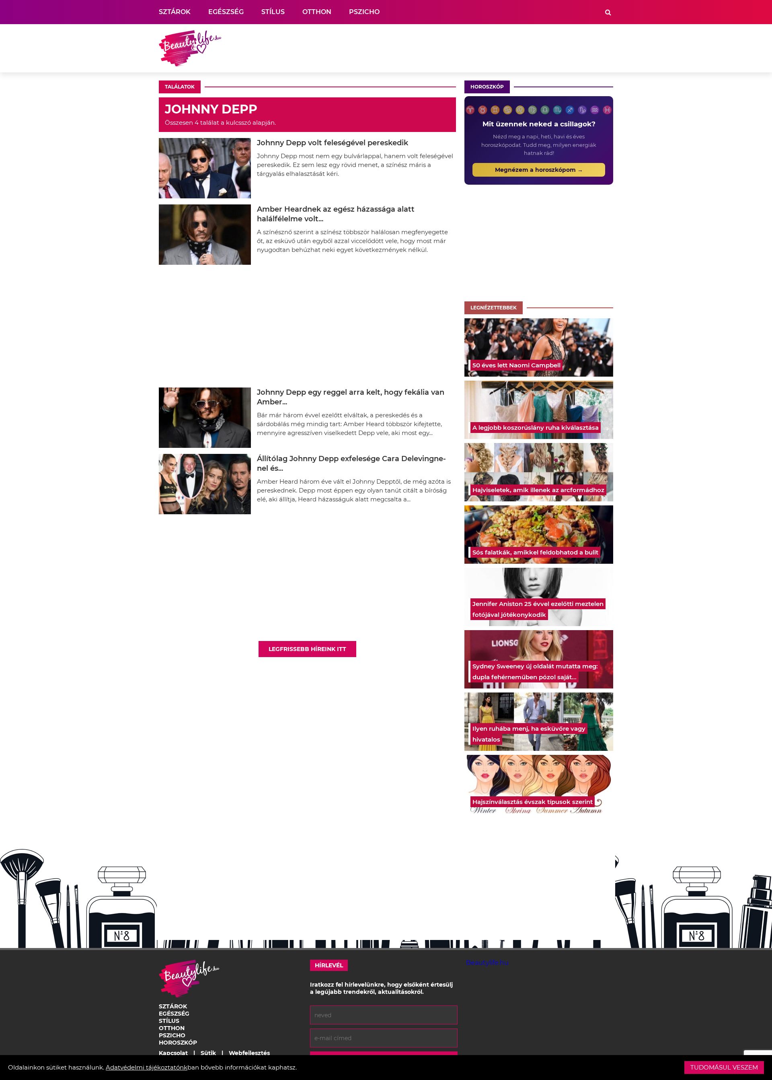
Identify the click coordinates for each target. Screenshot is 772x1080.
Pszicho (364, 12)
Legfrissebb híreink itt (307, 649)
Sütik (208, 1053)
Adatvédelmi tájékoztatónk (146, 1067)
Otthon (316, 12)
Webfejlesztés (249, 1053)
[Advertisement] (466, 48)
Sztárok (175, 12)
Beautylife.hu (487, 963)
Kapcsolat (173, 1053)
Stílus (273, 12)
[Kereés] (608, 12)
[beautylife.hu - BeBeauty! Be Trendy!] (190, 48)
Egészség (226, 12)
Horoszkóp (487, 87)
